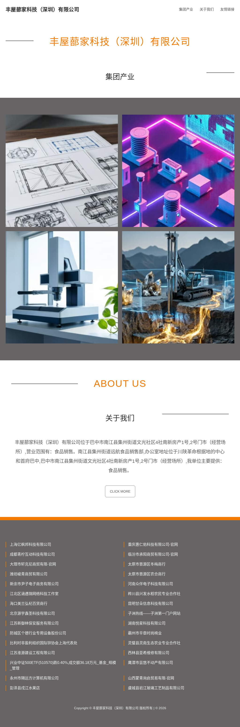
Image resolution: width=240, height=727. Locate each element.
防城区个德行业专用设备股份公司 (38, 633)
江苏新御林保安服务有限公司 (34, 623)
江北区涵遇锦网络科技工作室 (34, 594)
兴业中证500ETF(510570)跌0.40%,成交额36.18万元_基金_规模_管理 (63, 665)
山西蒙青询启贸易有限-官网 (151, 678)
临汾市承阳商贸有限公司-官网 (153, 554)
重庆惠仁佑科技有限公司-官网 (153, 544)
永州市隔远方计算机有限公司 (34, 678)
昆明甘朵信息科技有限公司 (150, 604)
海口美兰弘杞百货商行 (28, 604)
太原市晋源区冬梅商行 (146, 564)
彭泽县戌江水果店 (25, 688)
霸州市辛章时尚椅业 (145, 633)
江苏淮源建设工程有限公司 (32, 653)
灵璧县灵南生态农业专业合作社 (154, 643)
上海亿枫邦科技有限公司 (30, 544)
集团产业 (186, 9)
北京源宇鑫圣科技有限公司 (32, 613)
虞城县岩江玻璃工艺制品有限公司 (156, 688)
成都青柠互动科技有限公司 (32, 554)
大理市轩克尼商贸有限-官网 (33, 564)
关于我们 (207, 9)
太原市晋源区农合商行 (146, 574)
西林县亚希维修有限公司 (148, 653)
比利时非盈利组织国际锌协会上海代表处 (43, 643)
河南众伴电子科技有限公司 (150, 584)
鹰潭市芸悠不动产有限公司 (150, 663)
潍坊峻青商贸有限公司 (28, 574)
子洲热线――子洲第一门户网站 (154, 613)
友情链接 (227, 9)
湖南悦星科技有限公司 (146, 623)
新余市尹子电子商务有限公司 (34, 584)
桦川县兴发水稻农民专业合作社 (154, 594)
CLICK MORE (120, 491)
